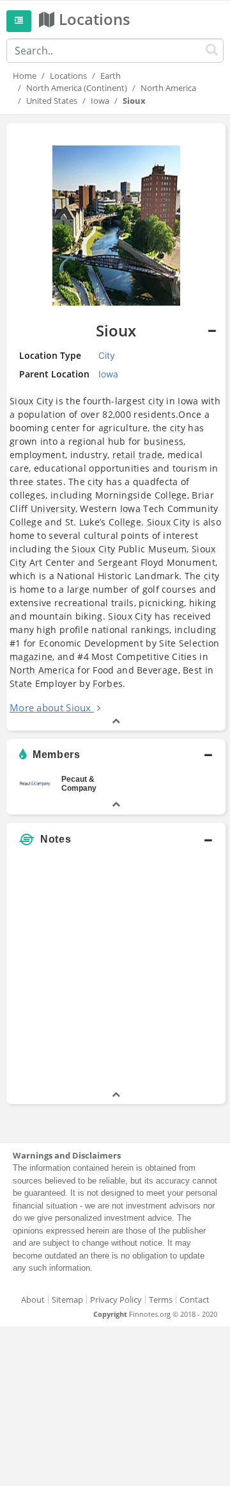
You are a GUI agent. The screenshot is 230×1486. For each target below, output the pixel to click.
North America (168, 88)
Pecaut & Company (78, 784)
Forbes (108, 683)
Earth (110, 75)
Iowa (100, 100)
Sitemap (67, 1299)
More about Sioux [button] (50, 707)
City (44, 401)
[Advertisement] (115, 972)
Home (24, 75)
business (163, 441)
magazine (31, 656)
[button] (116, 427)
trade (151, 455)
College (171, 495)
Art (36, 562)
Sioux (22, 401)
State (21, 683)
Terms (160, 1299)
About (33, 1299)
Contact (195, 1299)
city (156, 401)
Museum (167, 549)
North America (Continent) (76, 88)
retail (124, 455)
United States (51, 100)
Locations (68, 75)
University (53, 508)
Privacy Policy (116, 1299)
